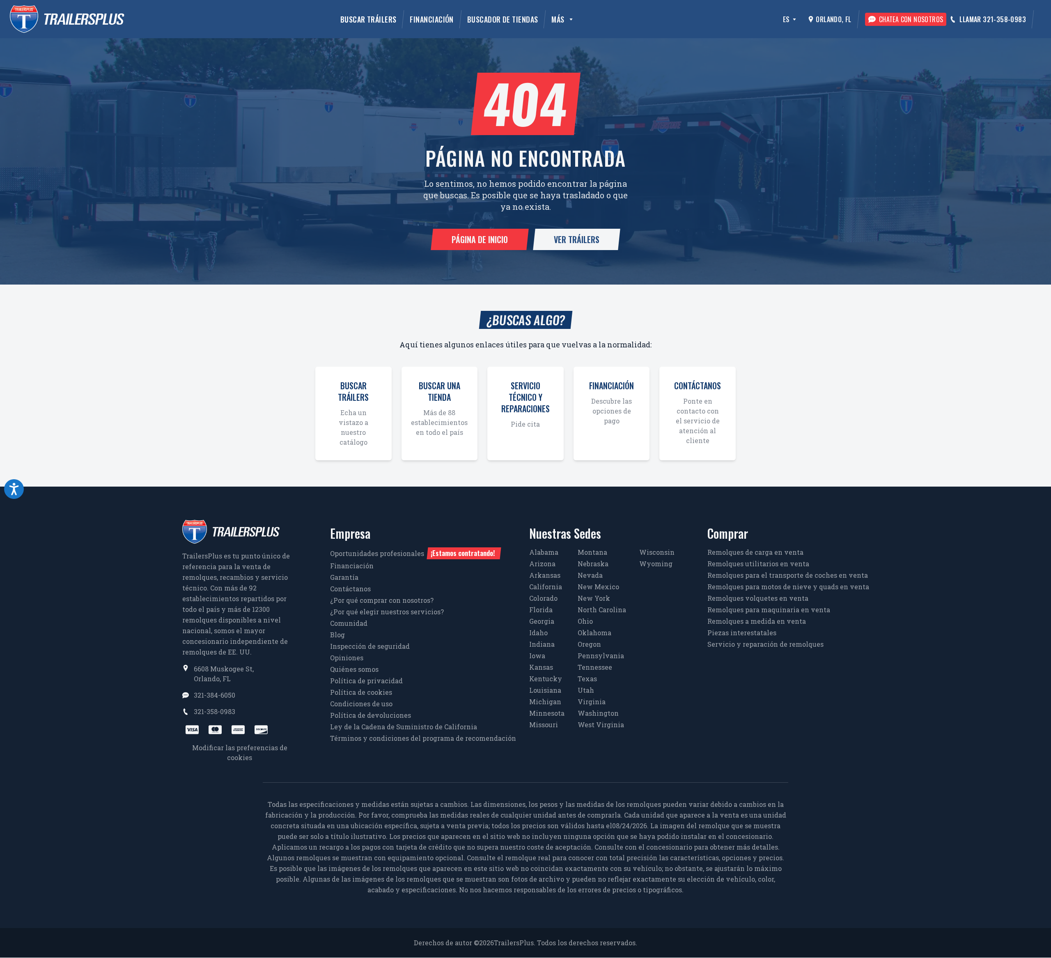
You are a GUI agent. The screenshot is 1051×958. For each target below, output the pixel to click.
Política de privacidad (366, 680)
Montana (592, 552)
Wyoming (655, 563)
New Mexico (598, 586)
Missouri (543, 724)
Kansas (541, 667)
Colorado (543, 598)
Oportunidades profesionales (412, 553)
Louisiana (545, 690)
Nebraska (593, 563)
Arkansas (544, 575)
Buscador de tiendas (502, 19)
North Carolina (602, 609)
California (545, 586)
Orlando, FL (833, 19)
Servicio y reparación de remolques (765, 644)
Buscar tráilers (368, 19)
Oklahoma (594, 632)
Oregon (589, 644)
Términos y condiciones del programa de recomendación (423, 738)
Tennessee (595, 667)
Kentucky (545, 678)
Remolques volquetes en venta (757, 598)
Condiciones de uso (361, 703)
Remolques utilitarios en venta (758, 563)
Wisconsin (657, 552)
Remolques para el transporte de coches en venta (787, 575)
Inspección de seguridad (370, 646)
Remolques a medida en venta (756, 621)
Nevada (590, 575)
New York (594, 598)
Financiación (431, 19)
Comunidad (348, 623)
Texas (587, 678)
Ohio (585, 621)
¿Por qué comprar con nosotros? (382, 600)
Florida (541, 609)
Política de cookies (361, 692)
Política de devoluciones (370, 715)
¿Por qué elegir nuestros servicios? (387, 611)
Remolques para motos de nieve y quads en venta (788, 586)
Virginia (592, 701)
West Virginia (601, 724)
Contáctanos (350, 588)
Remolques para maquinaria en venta (768, 609)
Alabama (543, 552)
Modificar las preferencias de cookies (239, 752)
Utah (586, 690)
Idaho (538, 632)
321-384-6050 (214, 695)
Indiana (542, 644)
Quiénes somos (354, 669)
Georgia (541, 621)
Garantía (344, 577)
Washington (598, 713)
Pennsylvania (601, 655)
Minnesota (547, 713)
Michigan (545, 701)
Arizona (542, 563)
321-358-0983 (214, 711)
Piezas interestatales (741, 632)
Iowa (537, 655)
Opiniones (346, 657)
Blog (337, 634)
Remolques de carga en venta (755, 552)
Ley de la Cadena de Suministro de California (403, 726)
